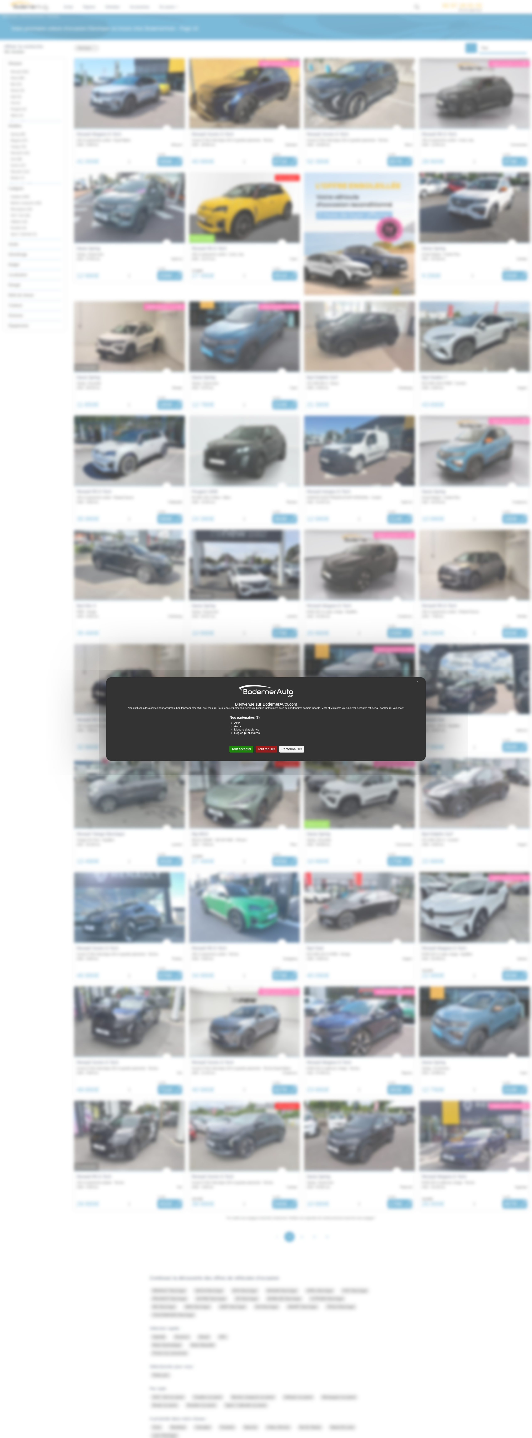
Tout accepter (241, 749)
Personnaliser (291, 749)
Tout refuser (266, 749)
